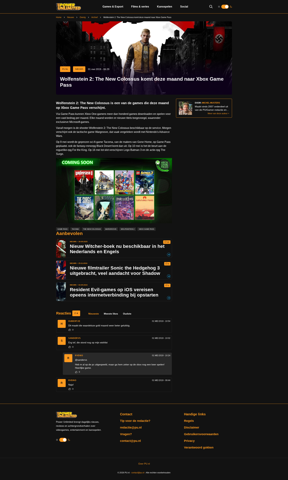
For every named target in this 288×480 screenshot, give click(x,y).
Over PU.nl (144, 463)
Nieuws (70, 17)
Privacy (189, 440)
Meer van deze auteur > (218, 113)
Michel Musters (211, 103)
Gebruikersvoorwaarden (201, 434)
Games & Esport (112, 6)
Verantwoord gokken (199, 447)
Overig (83, 17)
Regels (189, 420)
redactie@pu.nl (131, 427)
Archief (94, 17)
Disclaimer (191, 427)
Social (184, 6)
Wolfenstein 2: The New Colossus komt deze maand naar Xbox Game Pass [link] (137, 17)
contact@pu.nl (130, 440)
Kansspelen (164, 6)
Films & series (140, 6)
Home (59, 17)
